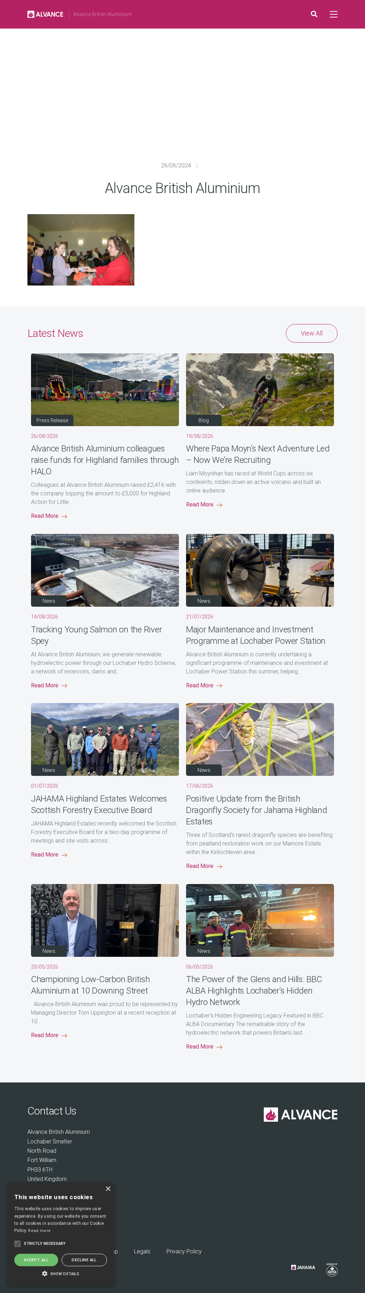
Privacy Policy (184, 1251)
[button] (60, 1273)
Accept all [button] (36, 1260)
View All (312, 333)
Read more (39, 1230)
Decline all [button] (84, 1260)
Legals (142, 1251)
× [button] (107, 1189)
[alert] (60, 1234)
